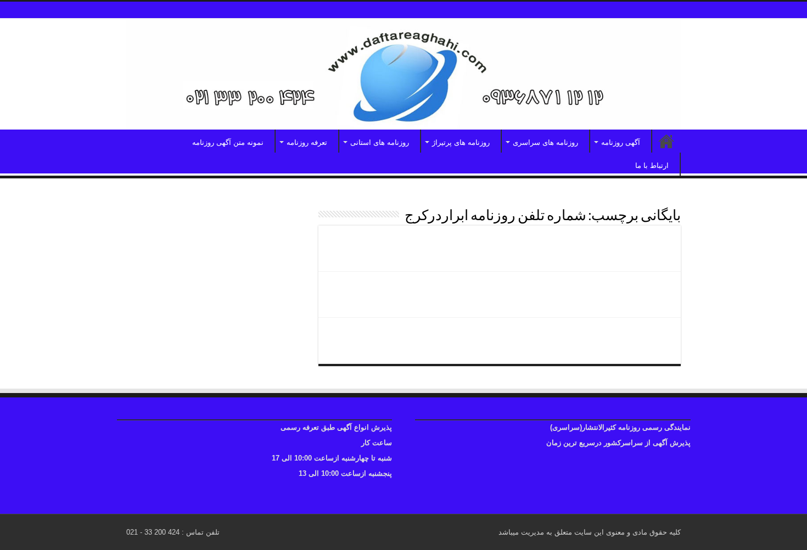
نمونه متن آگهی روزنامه (228, 142)
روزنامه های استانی (379, 142)
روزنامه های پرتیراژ (461, 142)
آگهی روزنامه (620, 142)
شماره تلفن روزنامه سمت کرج (597, 336)
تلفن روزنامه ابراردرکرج (613, 290)
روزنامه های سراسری (545, 142)
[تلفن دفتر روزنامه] (403, 74)
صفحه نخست (666, 141)
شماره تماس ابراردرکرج (613, 244)
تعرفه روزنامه (307, 142)
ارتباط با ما (652, 165)
